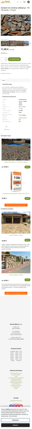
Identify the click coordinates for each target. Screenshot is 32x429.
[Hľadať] (17, 2)
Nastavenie (15, 420)
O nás (16, 376)
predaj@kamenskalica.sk (16, 400)
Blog (16, 388)
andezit (21, 101)
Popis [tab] (3, 80)
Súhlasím (15, 425)
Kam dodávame (16, 384)
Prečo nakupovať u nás (16, 373)
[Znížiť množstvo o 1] (6, 60)
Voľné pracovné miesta (16, 385)
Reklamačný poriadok (16, 381)
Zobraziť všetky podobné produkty (16, 293)
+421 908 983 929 (16, 403)
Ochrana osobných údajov (16, 382)
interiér (25, 117)
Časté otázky (16, 387)
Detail (27, 167)
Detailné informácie (5, 73)
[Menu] (28, 2)
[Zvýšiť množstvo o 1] (6, 58)
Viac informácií (13, 416)
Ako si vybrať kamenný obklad (16, 377)
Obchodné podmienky (16, 379)
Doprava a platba (16, 374)
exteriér (21, 117)
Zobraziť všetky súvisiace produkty (16, 205)
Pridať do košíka (15, 59)
